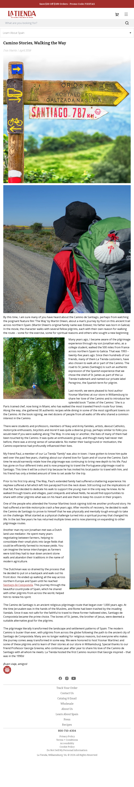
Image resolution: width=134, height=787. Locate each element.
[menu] (126, 14)
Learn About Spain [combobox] (13, 33)
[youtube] (73, 678)
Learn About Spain (67, 714)
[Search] (127, 23)
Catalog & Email (67, 698)
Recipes (67, 724)
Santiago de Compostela (18, 585)
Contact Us (67, 693)
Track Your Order (67, 688)
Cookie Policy (67, 746)
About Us (67, 709)
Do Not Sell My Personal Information (67, 750)
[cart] (117, 14)
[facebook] (60, 678)
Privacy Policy (67, 736)
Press (67, 719)
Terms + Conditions (67, 740)
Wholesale (67, 703)
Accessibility (67, 743)
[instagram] (67, 678)
